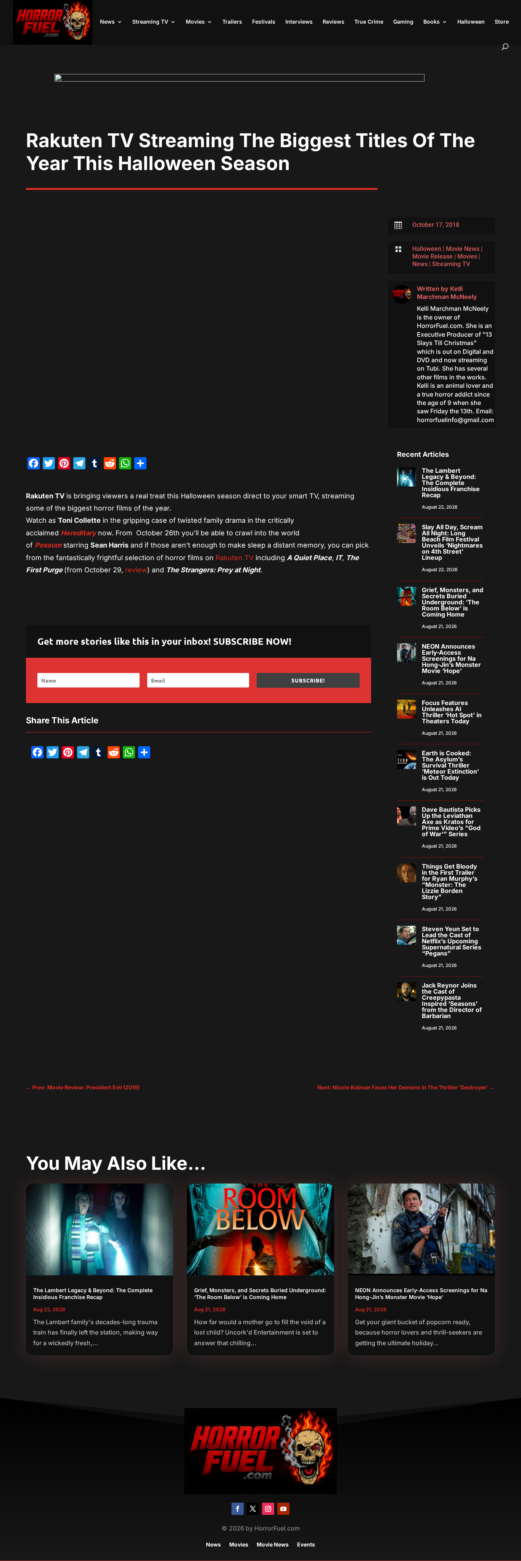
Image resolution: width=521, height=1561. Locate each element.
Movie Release (432, 256)
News (107, 22)
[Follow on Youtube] (283, 1509)
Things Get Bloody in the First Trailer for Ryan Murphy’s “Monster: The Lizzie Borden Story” (450, 881)
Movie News (462, 248)
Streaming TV (150, 22)
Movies (195, 22)
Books (431, 22)
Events (306, 1545)
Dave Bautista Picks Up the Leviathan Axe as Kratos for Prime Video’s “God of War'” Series (451, 822)
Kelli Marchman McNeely (447, 292)
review (136, 570)
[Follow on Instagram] (268, 1509)
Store (502, 22)
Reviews (333, 22)
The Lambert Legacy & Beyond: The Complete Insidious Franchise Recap (451, 483)
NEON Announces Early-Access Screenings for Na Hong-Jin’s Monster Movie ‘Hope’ (451, 658)
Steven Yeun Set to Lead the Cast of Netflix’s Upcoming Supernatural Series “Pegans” (451, 941)
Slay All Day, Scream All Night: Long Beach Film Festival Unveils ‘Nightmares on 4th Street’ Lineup (452, 542)
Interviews (299, 22)
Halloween (471, 22)
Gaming (403, 22)
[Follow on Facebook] (238, 1509)
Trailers (232, 22)
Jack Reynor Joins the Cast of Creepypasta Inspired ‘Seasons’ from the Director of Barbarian (452, 1000)
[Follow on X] (253, 1509)
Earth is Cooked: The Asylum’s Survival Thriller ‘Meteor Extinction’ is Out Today (450, 765)
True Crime (368, 22)
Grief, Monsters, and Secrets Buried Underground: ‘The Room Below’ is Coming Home (452, 602)
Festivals (263, 22)
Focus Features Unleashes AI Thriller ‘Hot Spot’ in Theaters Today (452, 712)
